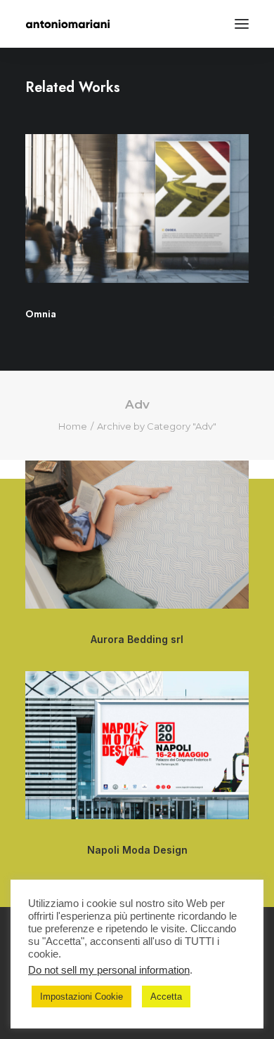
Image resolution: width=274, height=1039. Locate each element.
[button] (241, 24)
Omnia (40, 314)
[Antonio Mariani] (67, 24)
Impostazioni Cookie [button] (81, 996)
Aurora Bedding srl (137, 639)
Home (72, 426)
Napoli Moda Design (137, 850)
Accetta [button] (166, 996)
